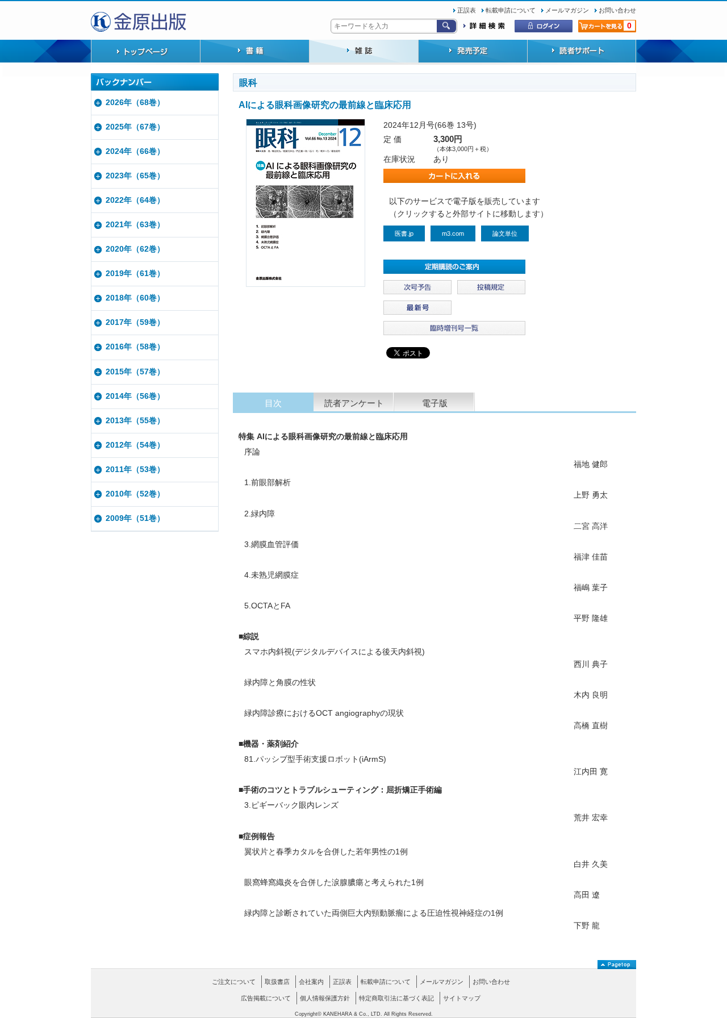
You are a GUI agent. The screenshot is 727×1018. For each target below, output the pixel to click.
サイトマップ (462, 998)
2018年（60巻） (135, 298)
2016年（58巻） (135, 347)
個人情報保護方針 (325, 998)
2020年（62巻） (135, 249)
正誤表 (466, 10)
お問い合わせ (617, 10)
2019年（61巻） (135, 273)
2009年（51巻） (135, 518)
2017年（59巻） (135, 322)
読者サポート (581, 52)
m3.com (453, 233)
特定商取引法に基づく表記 (396, 998)
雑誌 (363, 52)
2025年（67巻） (135, 127)
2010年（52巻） (135, 494)
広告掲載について (266, 998)
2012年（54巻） (135, 445)
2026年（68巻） (135, 102)
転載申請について (511, 10)
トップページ (145, 52)
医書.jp (404, 233)
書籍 (254, 52)
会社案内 (311, 981)
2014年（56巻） (135, 396)
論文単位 (504, 233)
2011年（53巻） (135, 469)
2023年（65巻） (135, 176)
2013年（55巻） (135, 420)
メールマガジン (567, 10)
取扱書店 (277, 981)
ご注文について (234, 981)
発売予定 (472, 52)
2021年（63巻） (135, 224)
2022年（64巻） (135, 200)
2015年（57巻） (135, 372)
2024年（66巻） (135, 151)
